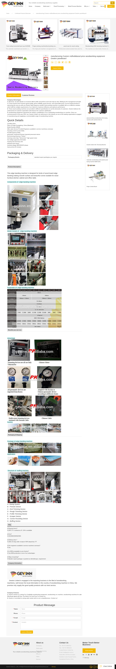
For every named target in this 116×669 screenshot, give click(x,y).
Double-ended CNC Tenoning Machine (96, 144)
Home (30, 6)
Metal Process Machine (74, 6)
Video (94, 6)
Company (37, 6)
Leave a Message (27, 632)
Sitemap (86, 657)
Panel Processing (59, 6)
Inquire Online (57, 68)
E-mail (15, 618)
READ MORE (89, 650)
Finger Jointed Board (92, 186)
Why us (86, 6)
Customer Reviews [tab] (28, 95)
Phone (16, 613)
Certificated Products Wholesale (23, 13)
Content (15, 622)
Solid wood (46, 6)
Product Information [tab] (13, 95)
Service (102, 6)
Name (15, 609)
